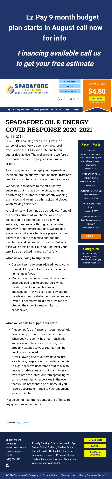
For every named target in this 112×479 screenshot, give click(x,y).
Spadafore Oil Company (26, 475)
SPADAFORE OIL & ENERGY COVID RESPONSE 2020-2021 (91, 178)
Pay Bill (69, 86)
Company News (21, 423)
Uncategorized (89, 262)
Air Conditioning (89, 253)
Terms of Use (68, 475)
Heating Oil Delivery (21, 109)
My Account (69, 81)
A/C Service (56, 109)
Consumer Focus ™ (96, 475)
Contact (76, 109)
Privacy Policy (49, 475)
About (66, 109)
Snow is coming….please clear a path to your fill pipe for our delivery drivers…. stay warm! (91, 157)
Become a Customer (70, 91)
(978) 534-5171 (69, 99)
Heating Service (41, 109)
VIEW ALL (91, 236)
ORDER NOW (97, 98)
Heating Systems (89, 259)
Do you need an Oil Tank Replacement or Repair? (91, 220)
